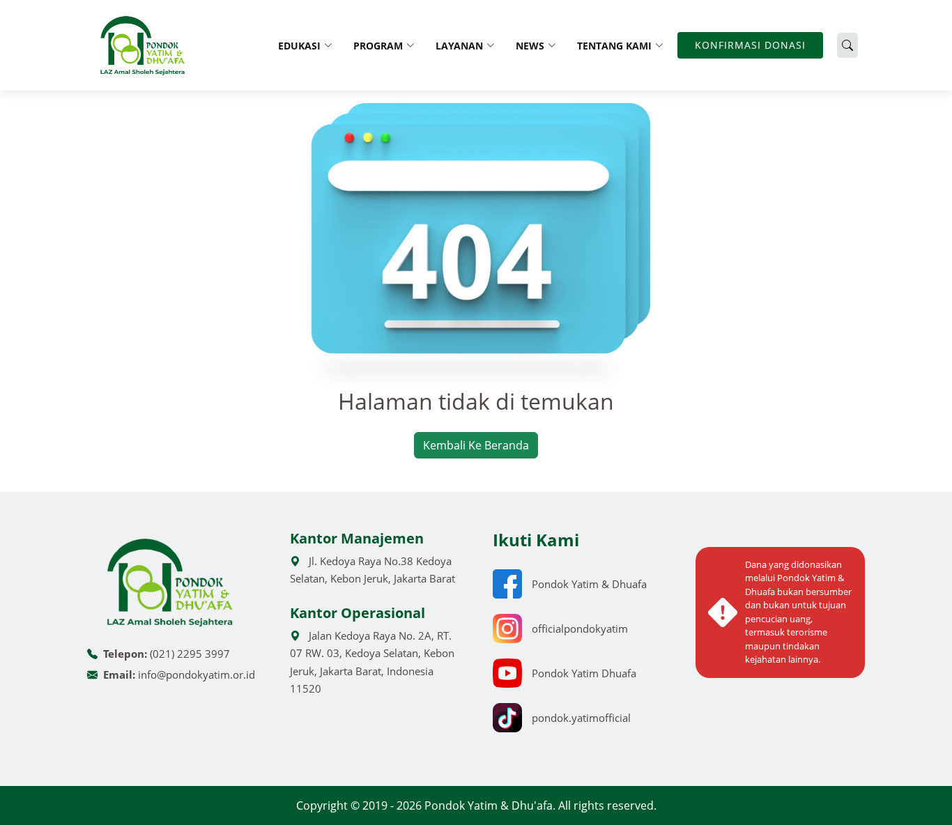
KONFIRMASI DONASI (750, 45)
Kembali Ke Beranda (476, 445)
